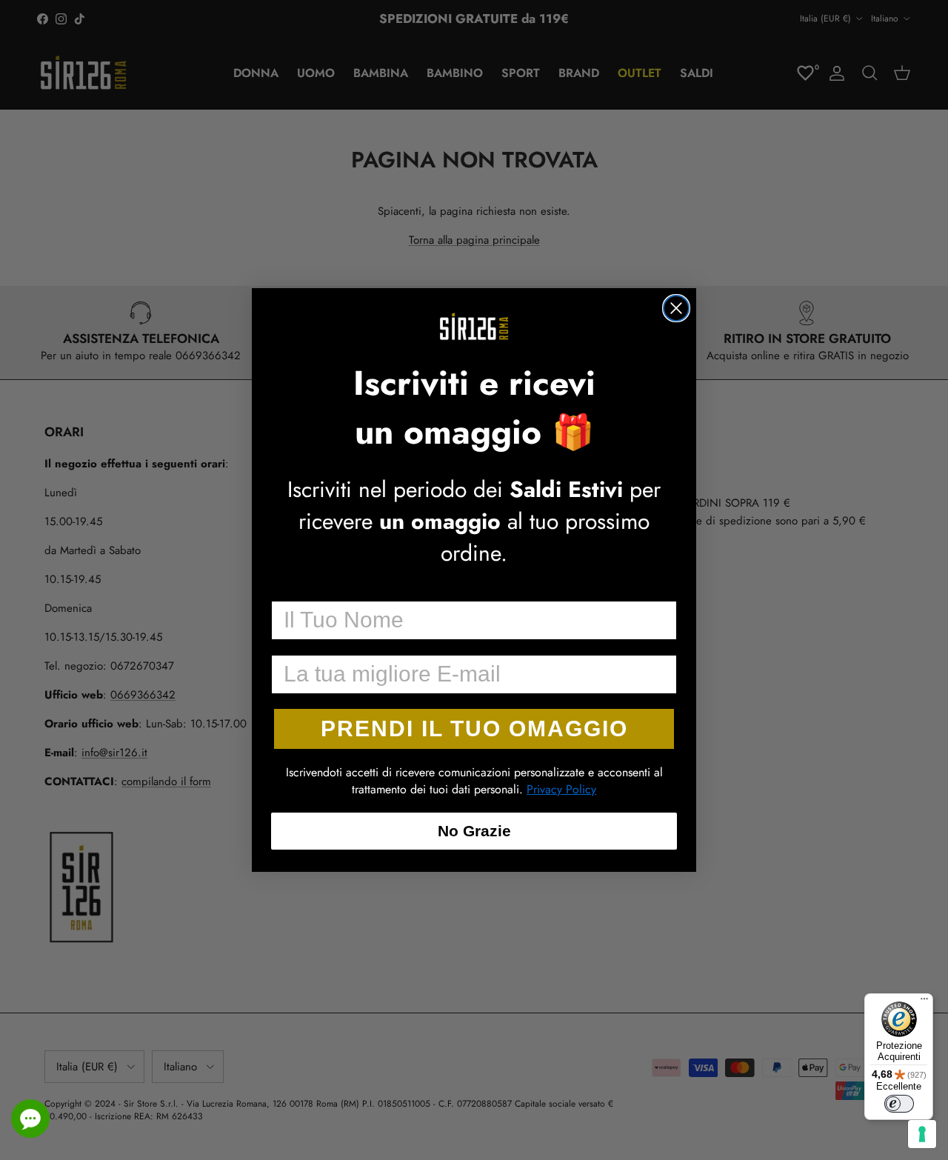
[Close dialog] (676, 308)
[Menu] (924, 1002)
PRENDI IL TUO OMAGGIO (474, 728)
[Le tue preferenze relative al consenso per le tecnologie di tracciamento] (922, 1134)
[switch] (899, 1104)
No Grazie (474, 830)
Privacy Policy (561, 789)
